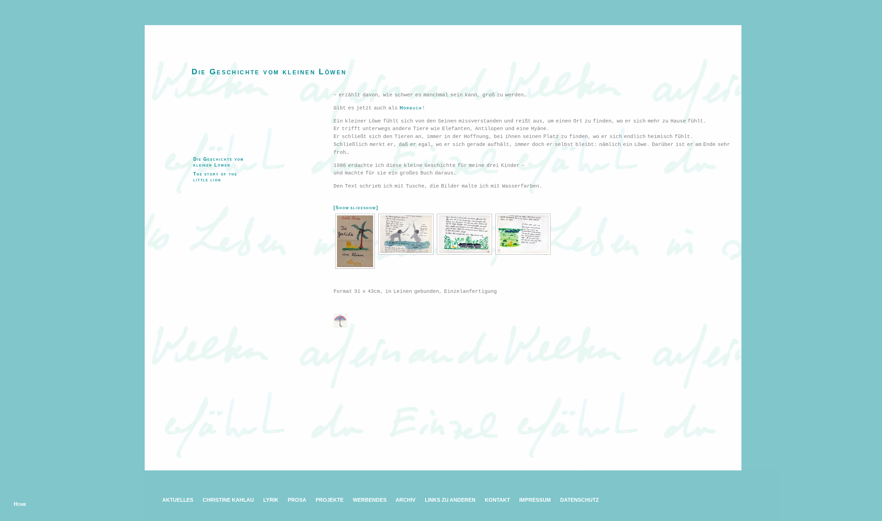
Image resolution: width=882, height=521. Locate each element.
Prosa (297, 500)
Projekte (329, 500)
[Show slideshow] (356, 207)
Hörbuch (411, 107)
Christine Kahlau (228, 500)
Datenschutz (579, 500)
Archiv (406, 500)
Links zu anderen (450, 500)
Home (20, 504)
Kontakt (497, 500)
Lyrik (270, 500)
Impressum (535, 500)
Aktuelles (177, 500)
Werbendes (370, 500)
